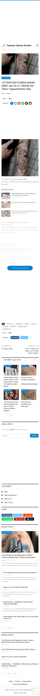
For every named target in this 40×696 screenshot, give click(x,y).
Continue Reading (20, 268)
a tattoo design (10, 323)
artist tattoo (5, 326)
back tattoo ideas (7, 329)
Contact (17, 681)
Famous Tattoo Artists (20, 693)
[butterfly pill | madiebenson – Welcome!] (28, 394)
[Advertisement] (20, 21)
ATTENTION (13, 326)
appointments (19, 323)
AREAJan (27, 323)
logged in (12, 429)
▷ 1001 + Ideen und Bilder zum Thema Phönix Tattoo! (31, 351)
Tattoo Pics (6, 78)
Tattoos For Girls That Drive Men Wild (15, 587)
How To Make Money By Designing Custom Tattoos (20, 572)
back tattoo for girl (22, 326)
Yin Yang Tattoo (7, 349)
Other (6, 492)
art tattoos (33, 323)
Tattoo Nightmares (10, 495)
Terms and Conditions (20, 684)
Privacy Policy (26, 681)
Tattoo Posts (8, 502)
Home (11, 681)
